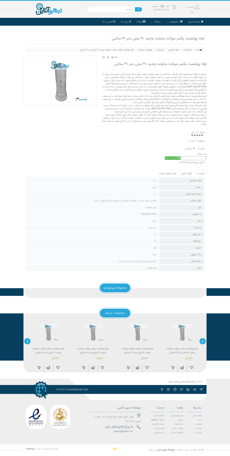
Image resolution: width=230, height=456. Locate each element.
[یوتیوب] (195, 389)
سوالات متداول (177, 428)
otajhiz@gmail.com (123, 431)
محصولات (187, 50)
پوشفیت (160, 50)
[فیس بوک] (162, 389)
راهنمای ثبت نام (177, 432)
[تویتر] (181, 389)
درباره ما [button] (125, 22)
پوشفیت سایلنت (145, 50)
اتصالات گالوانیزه (158, 424)
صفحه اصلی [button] (194, 22)
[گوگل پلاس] (168, 389)
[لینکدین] (188, 389)
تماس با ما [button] (107, 22)
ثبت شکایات (178, 424)
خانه (198, 50)
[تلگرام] (201, 389)
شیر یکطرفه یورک (177, 415)
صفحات (199, 424)
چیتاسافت (30, 449)
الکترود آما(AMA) (157, 419)
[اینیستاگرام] (175, 389)
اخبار (200, 419)
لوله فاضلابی (173, 50)
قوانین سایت (159, 428)
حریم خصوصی (159, 432)
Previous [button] (202, 341)
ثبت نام (190, 7)
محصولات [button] (174, 22)
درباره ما (199, 428)
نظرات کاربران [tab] (186, 173)
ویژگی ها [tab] (200, 173)
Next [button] (27, 341)
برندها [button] (157, 22)
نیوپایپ (180, 419)
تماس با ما (198, 432)
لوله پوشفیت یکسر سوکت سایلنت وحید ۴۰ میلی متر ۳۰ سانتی (106, 50)
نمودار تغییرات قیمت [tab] (167, 173)
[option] (60, 80)
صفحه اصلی (197, 415)
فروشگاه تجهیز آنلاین (165, 450)
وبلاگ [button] (139, 22)
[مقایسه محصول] (48, 368)
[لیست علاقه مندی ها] (103, 57)
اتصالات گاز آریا (158, 415)
